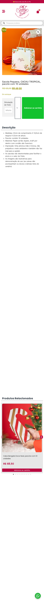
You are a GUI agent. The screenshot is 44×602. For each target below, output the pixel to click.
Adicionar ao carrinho (33, 108)
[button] (38, 32)
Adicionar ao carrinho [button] (22, 470)
